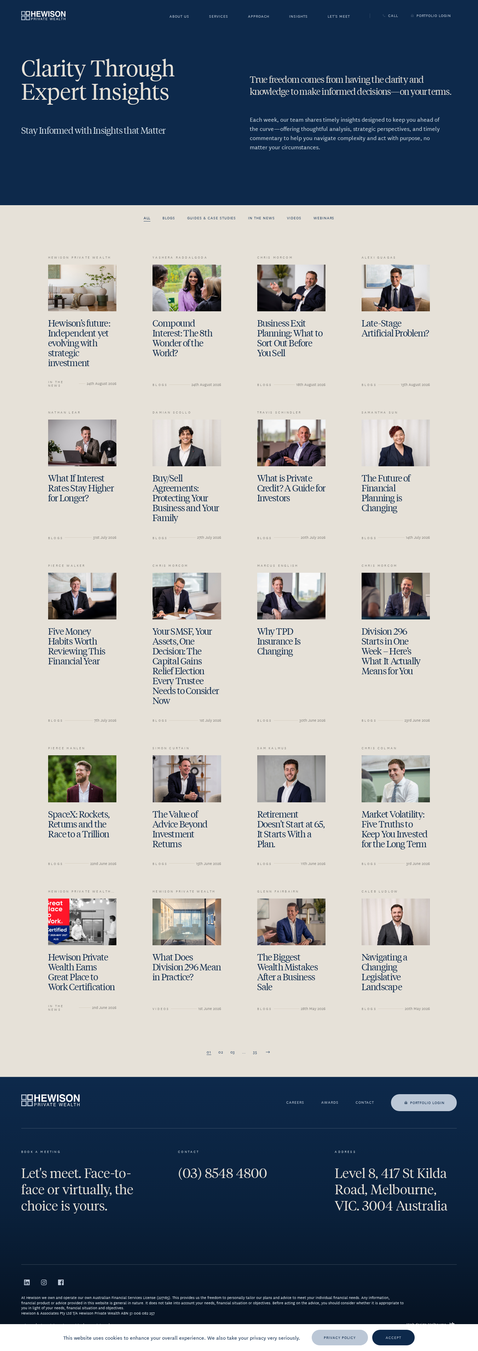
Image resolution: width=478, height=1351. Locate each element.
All (147, 218)
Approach (259, 17)
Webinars (324, 218)
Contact (365, 1102)
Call (393, 15)
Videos (294, 218)
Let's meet (339, 17)
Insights (298, 17)
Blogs (168, 218)
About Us (179, 17)
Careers (295, 1102)
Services (218, 17)
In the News (261, 218)
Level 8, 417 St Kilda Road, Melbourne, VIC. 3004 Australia (391, 1189)
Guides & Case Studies (211, 218)
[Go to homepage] (43, 15)
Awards (330, 1102)
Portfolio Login (433, 15)
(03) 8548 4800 (222, 1173)
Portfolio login (427, 1102)
